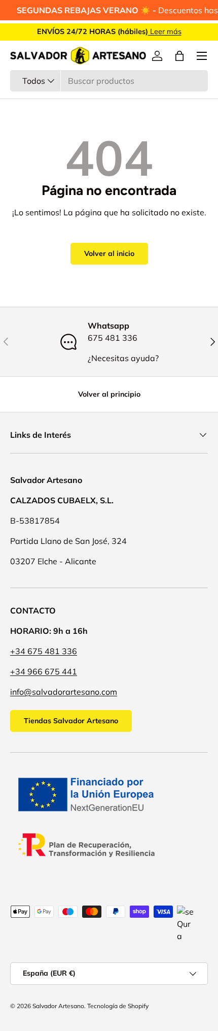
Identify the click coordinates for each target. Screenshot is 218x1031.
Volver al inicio (109, 253)
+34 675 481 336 (43, 651)
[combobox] (109, 80)
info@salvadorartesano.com (63, 692)
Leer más (164, 31)
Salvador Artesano (58, 1006)
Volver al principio (109, 394)
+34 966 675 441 (43, 671)
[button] (179, 56)
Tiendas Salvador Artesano (71, 720)
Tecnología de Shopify (118, 1006)
